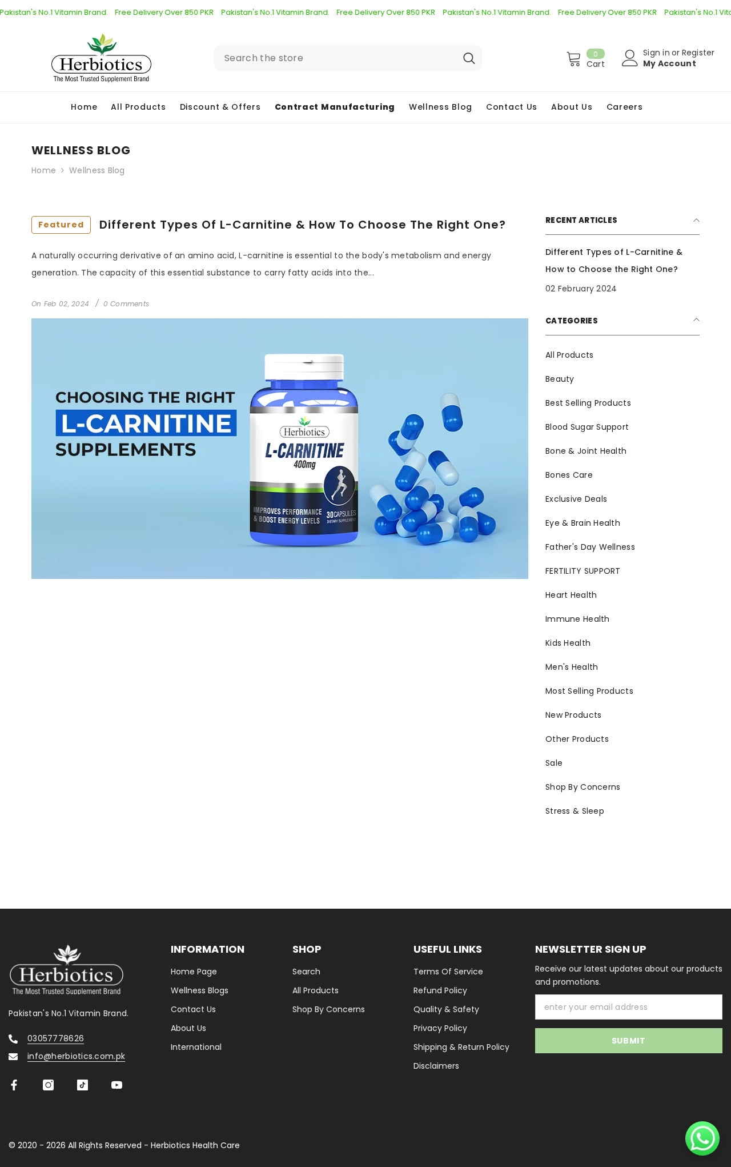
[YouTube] (117, 1085)
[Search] (348, 58)
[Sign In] (630, 58)
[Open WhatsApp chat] (702, 1138)
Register (698, 53)
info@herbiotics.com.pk (76, 1056)
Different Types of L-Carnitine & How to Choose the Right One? (272, 225)
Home (43, 170)
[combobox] (335, 58)
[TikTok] (82, 1085)
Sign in (656, 53)
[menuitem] (622, 355)
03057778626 (55, 1038)
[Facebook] (14, 1085)
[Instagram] (48, 1085)
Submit (629, 1040)
